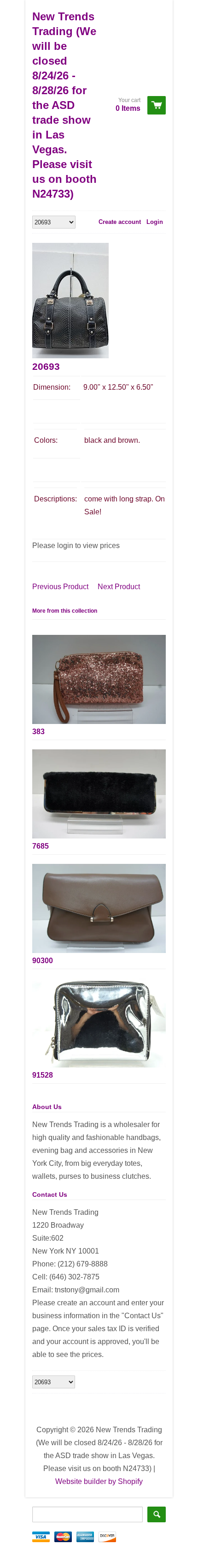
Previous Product (60, 587)
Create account (120, 221)
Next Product (119, 587)
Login (154, 221)
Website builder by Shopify (99, 1481)
